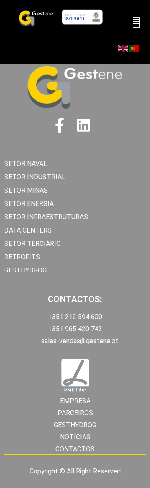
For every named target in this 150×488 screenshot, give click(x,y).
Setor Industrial (34, 177)
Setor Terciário (32, 244)
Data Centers (28, 230)
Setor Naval (25, 164)
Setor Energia (29, 204)
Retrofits (22, 257)
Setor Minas (26, 190)
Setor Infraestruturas (46, 217)
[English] (123, 48)
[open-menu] (136, 22)
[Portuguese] (134, 48)
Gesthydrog (25, 270)
